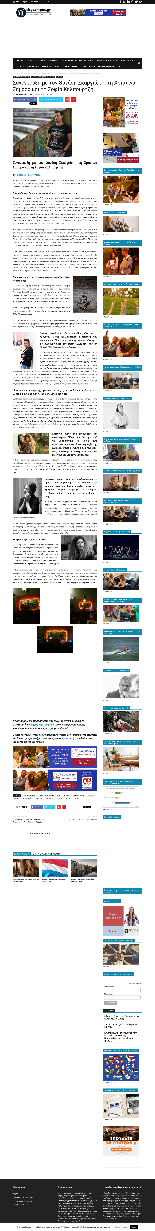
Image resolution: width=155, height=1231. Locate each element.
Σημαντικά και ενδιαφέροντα (22, 76)
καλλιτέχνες (91, 795)
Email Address (110, 986)
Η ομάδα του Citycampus (23, 1201)
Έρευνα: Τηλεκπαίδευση (109, 66)
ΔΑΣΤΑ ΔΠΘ (109, 1011)
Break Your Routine (106, 60)
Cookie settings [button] (120, 1227)
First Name (108, 994)
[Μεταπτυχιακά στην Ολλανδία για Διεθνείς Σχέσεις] (84, 868)
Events (58, 66)
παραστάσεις (39, 798)
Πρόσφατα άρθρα (36, 76)
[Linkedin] (128, 1)
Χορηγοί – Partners (20, 1204)
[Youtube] (140, 1)
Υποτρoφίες (54, 60)
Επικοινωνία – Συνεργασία (23, 1197)
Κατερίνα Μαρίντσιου (47, 795)
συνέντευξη (50, 798)
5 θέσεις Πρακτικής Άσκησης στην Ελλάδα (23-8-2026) (121, 1017)
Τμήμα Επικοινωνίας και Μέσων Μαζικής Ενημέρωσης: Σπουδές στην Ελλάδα (29, 821)
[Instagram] (124, 1)
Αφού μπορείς (63, 524)
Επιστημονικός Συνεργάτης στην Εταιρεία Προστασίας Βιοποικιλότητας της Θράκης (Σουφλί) (120, 1036)
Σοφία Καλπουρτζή (63, 795)
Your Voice (126, 60)
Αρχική (20, 60)
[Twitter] (136, 1)
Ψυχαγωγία (59, 76)
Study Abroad (71, 66)
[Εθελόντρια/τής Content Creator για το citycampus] (26, 868)
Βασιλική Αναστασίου (24, 94)
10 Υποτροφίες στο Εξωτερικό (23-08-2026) (122, 1025)
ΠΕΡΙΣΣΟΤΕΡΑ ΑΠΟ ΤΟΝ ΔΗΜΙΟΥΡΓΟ (46, 854)
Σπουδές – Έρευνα (35, 60)
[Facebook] (120, 1)
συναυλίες (60, 798)
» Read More (107, 205)
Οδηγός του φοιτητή (27, 66)
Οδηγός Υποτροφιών (41, 724)
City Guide (47, 66)
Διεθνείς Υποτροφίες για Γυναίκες (83, 820)
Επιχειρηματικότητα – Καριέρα (77, 60)
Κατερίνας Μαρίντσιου (28, 175)
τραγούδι (76, 798)
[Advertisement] (77, 40)
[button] (139, 63)
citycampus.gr (68, 738)
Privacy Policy (88, 66)
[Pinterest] (132, 1)
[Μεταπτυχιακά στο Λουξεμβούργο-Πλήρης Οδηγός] (55, 868)
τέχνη (68, 798)
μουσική (16, 798)
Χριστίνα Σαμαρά (78, 795)
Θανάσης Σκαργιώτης (30, 795)
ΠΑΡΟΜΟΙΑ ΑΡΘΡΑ (21, 854)
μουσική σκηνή (27, 798)
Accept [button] (133, 1227)
